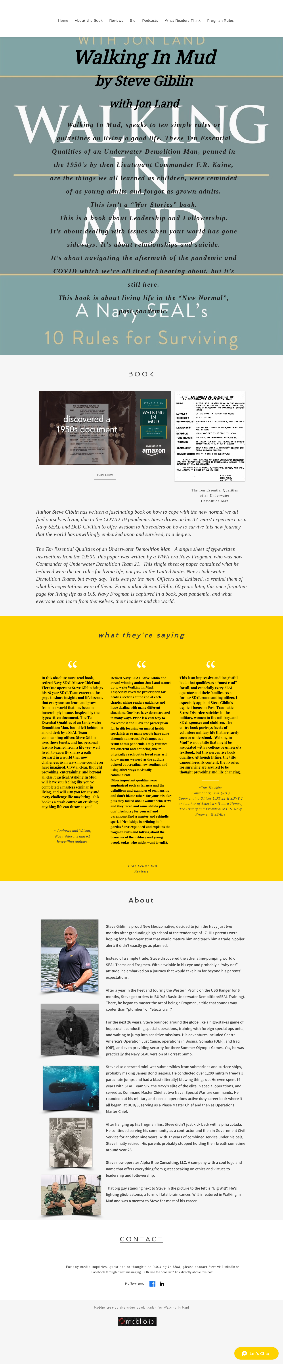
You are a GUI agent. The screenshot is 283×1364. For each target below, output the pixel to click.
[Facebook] (152, 1284)
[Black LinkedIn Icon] (162, 1284)
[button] (165, 460)
